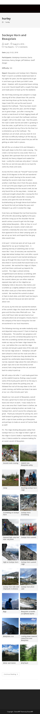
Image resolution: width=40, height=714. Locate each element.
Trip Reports (9, 47)
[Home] (2, 22)
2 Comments (23, 47)
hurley (8, 22)
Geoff (7, 44)
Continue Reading (12, 674)
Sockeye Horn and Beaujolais (14, 37)
